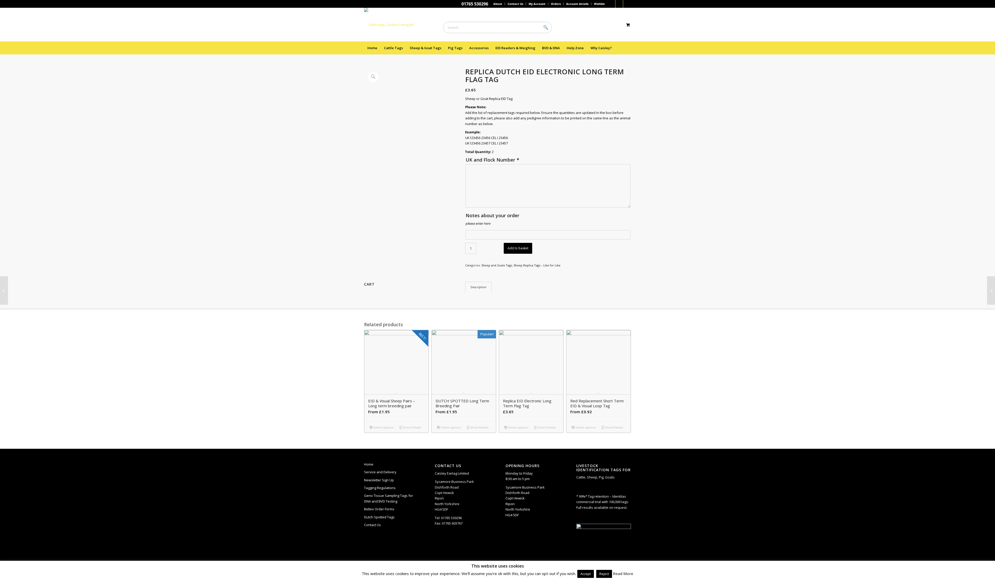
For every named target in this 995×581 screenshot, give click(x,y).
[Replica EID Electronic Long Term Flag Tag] (4, 290)
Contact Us (515, 4)
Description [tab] (478, 287)
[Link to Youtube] (627, 4)
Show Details (411, 427)
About (497, 4)
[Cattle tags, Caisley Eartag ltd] (388, 24)
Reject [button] (604, 573)
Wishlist (599, 4)
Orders (556, 4)
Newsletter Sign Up (379, 480)
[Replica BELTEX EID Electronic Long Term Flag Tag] (991, 290)
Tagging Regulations (380, 487)
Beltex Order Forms (379, 509)
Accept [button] (585, 573)
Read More (623, 573)
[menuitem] (498, 4)
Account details (577, 4)
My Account (537, 4)
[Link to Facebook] (611, 4)
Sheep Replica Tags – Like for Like (537, 265)
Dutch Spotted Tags (379, 517)
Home (368, 464)
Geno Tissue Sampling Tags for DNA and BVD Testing (388, 498)
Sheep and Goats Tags (496, 265)
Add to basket (518, 248)
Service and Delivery (380, 472)
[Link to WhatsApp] (619, 4)
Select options (383, 427)
